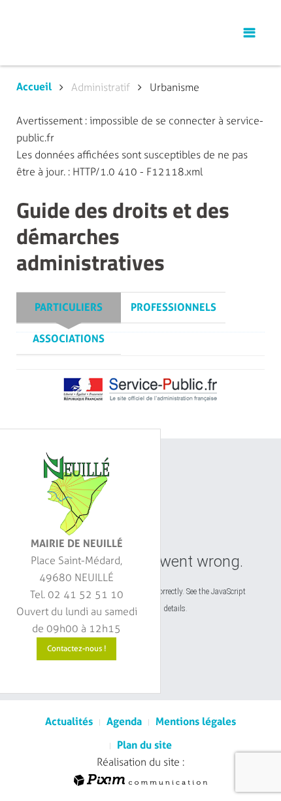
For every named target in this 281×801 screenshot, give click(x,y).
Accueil (34, 86)
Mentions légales (196, 721)
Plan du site (144, 745)
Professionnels (173, 307)
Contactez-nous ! (76, 648)
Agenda (124, 721)
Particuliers (69, 307)
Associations (69, 338)
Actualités (69, 721)
